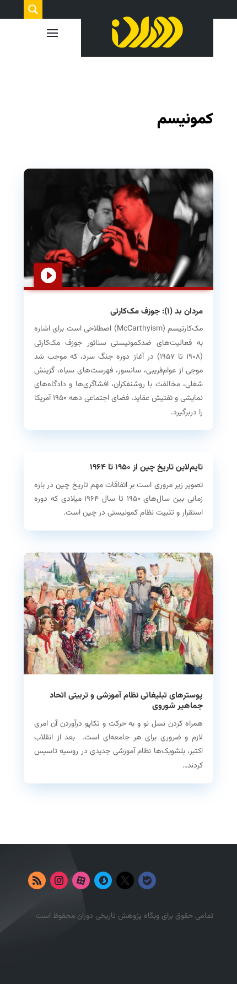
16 (107, 663)
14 (77, 663)
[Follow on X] (125, 880)
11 (185, 650)
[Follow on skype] (103, 880)
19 (151, 663)
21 (181, 663)
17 (121, 663)
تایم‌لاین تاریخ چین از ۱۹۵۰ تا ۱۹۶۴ (146, 467)
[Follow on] (169, 880)
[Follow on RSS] (37, 880)
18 (136, 663)
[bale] (147, 880)
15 (92, 663)
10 (171, 650)
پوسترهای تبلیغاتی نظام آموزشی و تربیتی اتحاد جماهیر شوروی (126, 701)
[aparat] (81, 880)
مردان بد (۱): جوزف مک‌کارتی (156, 311)
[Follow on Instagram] (59, 880)
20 (166, 663)
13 (62, 663)
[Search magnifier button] (33, 9)
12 (200, 650)
